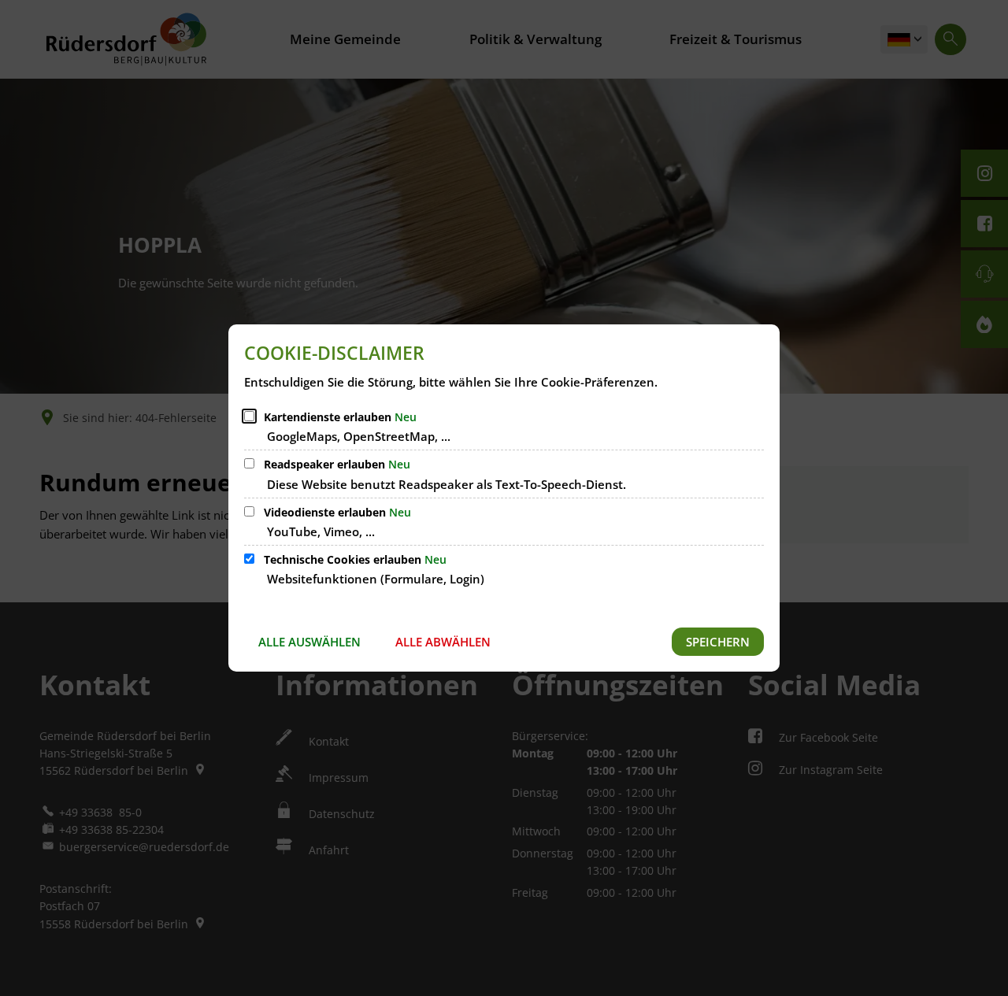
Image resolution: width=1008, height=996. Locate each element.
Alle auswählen (309, 642)
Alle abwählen (443, 642)
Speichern (718, 642)
